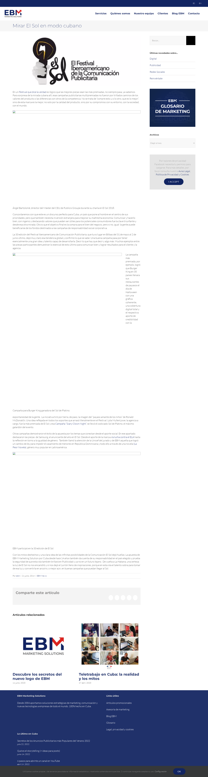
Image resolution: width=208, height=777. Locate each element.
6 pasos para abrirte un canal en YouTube (38, 760)
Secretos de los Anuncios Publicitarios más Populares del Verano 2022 (53, 740)
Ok (179, 771)
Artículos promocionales (119, 702)
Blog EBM (111, 716)
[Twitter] (22, 717)
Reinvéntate (156, 78)
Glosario (110, 722)
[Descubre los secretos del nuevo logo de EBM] (43, 624)
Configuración (161, 771)
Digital (153, 58)
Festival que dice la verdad (32, 91)
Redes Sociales (157, 71)
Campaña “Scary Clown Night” (70, 423)
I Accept (173, 181)
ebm (18, 576)
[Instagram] (30, 717)
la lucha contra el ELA (123, 437)
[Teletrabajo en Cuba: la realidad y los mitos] (110, 624)
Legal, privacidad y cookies (120, 729)
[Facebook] (18, 717)
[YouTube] (26, 717)
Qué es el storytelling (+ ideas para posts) (38, 750)
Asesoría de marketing (117, 709)
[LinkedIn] (34, 717)
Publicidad (155, 65)
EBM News (42, 576)
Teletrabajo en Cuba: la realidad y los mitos (109, 676)
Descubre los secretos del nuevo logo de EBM (37, 676)
